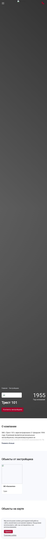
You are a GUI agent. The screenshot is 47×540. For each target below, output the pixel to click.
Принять (8, 531)
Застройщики (14, 388)
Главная (4, 388)
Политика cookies (10, 535)
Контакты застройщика (12, 410)
